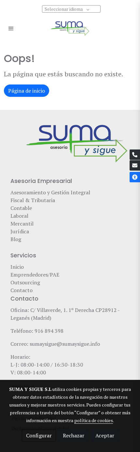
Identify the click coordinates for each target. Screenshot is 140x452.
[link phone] (135, 154)
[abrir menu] (11, 28)
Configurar (39, 435)
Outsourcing (25, 282)
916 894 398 (49, 330)
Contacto (21, 290)
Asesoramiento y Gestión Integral (50, 192)
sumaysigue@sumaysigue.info (65, 343)
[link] (70, 28)
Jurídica (19, 231)
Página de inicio (26, 90)
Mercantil (22, 223)
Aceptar (104, 435)
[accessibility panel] (135, 177)
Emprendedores (29, 274)
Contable (21, 208)
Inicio (17, 266)
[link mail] (135, 165)
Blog (16, 239)
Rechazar (73, 435)
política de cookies (93, 420)
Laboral (19, 215)
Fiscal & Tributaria (32, 200)
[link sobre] (70, 147)
